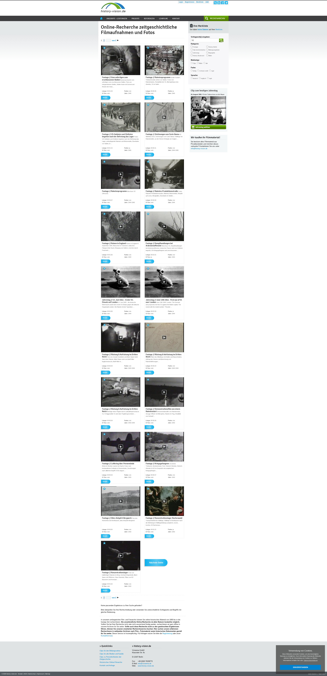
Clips (194, 63)
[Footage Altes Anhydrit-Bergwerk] (120, 515)
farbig (194, 71)
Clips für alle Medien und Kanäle (112, 654)
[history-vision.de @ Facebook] (222, 2)
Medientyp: (195, 60)
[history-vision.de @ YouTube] (218, 2)
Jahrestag (196, 53)
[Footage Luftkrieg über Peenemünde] (120, 461)
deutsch (195, 78)
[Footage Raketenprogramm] (164, 74)
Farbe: (193, 68)
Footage (195, 47)
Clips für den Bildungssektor (110, 651)
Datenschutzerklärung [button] (311, 660)
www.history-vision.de (146, 666)
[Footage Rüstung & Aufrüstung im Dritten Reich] (120, 351)
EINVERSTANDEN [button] (300, 667)
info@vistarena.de (144, 663)
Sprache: (194, 75)
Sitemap (47, 674)
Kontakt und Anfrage (107, 665)
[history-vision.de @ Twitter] (226, 2)
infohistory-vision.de (199, 148)
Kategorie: (195, 44)
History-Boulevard (198, 55)
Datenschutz (32, 674)
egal (212, 71)
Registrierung (167, 633)
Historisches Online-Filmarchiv (111, 662)
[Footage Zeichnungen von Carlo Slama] (164, 131)
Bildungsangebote (213, 50)
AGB (207, 2)
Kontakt (20, 674)
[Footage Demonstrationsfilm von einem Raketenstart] (164, 406)
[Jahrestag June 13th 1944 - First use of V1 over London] (164, 297)
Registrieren (189, 2)
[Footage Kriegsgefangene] (164, 461)
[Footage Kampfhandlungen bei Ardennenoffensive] (164, 240)
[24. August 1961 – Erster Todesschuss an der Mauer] (208, 124)
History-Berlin (212, 47)
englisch (203, 78)
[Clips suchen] (221, 40)
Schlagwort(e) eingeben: (200, 37)
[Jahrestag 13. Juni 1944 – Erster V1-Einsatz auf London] (120, 297)
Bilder (210, 55)
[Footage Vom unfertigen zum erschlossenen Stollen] (120, 74)
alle (207, 63)
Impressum (40, 674)
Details (105, 97)
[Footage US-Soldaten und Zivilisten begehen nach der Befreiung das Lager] (120, 131)
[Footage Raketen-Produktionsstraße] (164, 188)
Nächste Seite (156, 562)
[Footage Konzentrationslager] (120, 570)
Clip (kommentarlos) (199, 50)
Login (181, 2)
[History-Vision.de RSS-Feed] (215, 2)
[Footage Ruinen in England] (120, 240)
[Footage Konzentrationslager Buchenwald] (164, 515)
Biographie (211, 53)
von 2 (114, 40)
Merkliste (199, 2)
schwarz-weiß (203, 71)
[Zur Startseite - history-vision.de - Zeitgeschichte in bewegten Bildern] (111, 12)
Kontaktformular (107, 636)
